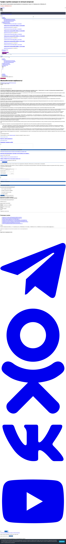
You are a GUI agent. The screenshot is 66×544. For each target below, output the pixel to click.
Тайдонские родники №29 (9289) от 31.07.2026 (14, 41)
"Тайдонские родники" (6, 64)
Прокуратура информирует (9, 62)
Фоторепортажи (5, 49)
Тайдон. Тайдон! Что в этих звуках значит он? (10, 158)
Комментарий (2, 170)
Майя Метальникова (7, 27)
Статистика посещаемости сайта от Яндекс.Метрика (10, 532)
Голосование (2, 195)
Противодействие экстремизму (10, 61)
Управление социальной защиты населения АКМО (14, 220)
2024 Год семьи (5, 52)
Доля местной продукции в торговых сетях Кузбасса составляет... (15, 153)
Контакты (4, 50)
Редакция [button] (4, 59)
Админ (1, 155)
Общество (4, 53)
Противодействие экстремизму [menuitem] (10, 20)
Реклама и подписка (6, 63)
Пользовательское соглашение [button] (9, 542)
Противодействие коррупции (9, 60)
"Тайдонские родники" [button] (6, 22)
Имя (1, 167)
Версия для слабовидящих (7, 14)
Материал (4, 74)
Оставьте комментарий (4, 175)
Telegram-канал (12, 135)
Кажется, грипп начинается (6, 138)
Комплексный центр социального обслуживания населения (15, 221)
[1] (3, 67)
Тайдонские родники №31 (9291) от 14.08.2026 (14, 30)
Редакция (4, 18)
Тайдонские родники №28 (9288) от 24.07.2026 (14, 46)
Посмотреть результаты (9, 195)
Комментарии (4, 162)
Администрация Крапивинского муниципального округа (14, 219)
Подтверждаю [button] (62, 541)
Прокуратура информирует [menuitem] (9, 21)
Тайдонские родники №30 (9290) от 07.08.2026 (14, 36)
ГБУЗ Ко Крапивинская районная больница (12, 223)
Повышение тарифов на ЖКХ (6, 142)
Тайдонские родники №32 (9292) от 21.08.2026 (14, 25)
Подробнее (2, 7)
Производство (4, 75)
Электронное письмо (4, 168)
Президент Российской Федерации (12, 217)
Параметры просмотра (4, 211)
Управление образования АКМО (11, 222)
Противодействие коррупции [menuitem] (9, 19)
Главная (3, 17)
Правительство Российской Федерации (12, 218)
